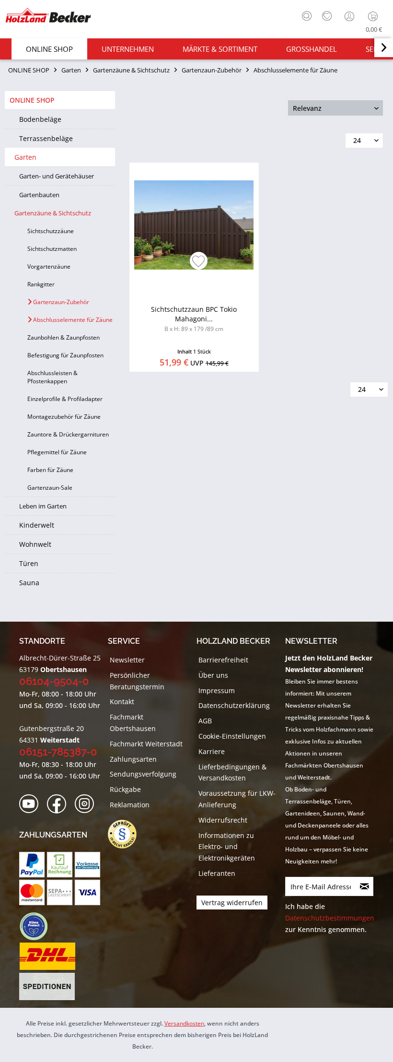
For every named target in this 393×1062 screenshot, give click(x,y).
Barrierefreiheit (223, 659)
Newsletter (127, 659)
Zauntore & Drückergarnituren (68, 434)
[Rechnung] (59, 864)
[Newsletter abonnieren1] (364, 886)
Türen (28, 563)
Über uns (213, 675)
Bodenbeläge (40, 119)
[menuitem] (304, 15)
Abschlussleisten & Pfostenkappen (52, 377)
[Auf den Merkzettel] (199, 262)
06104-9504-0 (54, 681)
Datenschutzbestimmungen (329, 917)
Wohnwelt (35, 544)
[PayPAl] (32, 864)
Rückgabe (125, 789)
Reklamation (130, 804)
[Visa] (87, 892)
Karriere (211, 751)
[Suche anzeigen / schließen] (306, 16)
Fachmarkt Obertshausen (133, 722)
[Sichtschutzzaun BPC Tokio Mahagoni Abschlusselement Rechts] (194, 225)
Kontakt (122, 701)
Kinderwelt (36, 525)
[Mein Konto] (350, 16)
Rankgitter (41, 284)
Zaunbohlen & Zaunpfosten (63, 337)
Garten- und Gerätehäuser (56, 176)
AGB (205, 720)
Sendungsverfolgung (143, 774)
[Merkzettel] (326, 16)
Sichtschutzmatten (52, 249)
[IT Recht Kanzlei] (127, 834)
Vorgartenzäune (48, 266)
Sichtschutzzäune (50, 231)
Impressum (216, 690)
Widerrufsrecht (222, 820)
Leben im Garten (43, 506)
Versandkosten (184, 1023)
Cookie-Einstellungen (232, 736)
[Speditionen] (47, 987)
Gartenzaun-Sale (49, 488)
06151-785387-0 (58, 751)
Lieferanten (216, 873)
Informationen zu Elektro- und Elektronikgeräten (226, 847)
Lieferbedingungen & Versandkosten (232, 772)
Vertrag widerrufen (232, 902)
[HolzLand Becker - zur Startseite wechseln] (48, 15)
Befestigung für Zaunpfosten (65, 355)
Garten (25, 157)
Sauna (29, 582)
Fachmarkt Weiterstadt (146, 743)
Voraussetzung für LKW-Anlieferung (237, 799)
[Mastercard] (32, 892)
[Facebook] (59, 804)
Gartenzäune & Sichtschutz (52, 213)
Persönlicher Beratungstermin (137, 681)
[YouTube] (32, 804)
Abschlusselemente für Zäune (72, 320)
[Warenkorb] (375, 16)
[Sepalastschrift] (59, 892)
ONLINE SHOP (32, 100)
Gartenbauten (39, 194)
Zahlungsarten (133, 759)
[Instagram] (87, 804)
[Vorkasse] (87, 864)
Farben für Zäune (50, 470)
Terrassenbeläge (46, 138)
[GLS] (33, 926)
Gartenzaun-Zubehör (60, 302)
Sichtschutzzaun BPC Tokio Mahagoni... (194, 319)
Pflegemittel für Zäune (57, 452)
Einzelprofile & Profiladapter (65, 399)
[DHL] (47, 956)
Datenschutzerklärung (234, 705)
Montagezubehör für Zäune (64, 417)
